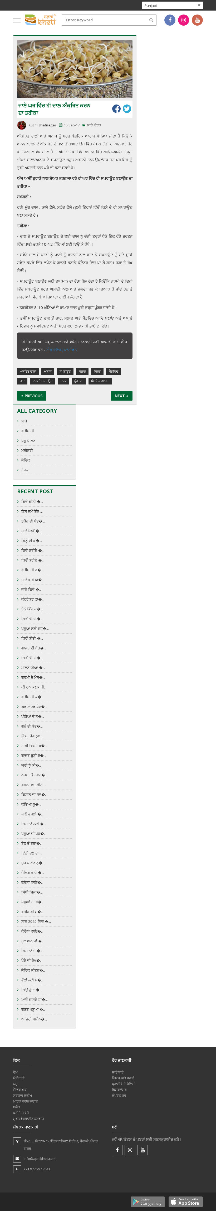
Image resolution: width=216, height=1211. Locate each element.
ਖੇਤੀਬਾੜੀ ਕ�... (32, 696)
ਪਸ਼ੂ (15, 1083)
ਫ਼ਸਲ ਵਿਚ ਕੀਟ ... (33, 784)
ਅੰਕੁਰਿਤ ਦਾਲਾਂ (28, 371)
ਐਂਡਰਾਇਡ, (55, 349)
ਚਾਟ (22, 381)
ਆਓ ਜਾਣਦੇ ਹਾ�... (34, 999)
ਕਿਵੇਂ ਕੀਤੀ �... (32, 501)
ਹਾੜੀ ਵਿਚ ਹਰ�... (34, 745)
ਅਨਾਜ (48, 371)
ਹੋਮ (15, 1072)
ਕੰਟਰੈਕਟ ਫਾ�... (32, 599)
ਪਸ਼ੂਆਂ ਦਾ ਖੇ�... (32, 901)
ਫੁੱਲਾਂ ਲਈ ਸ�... (32, 979)
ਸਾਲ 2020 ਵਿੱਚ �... (36, 921)
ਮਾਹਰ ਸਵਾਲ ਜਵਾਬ (25, 1101)
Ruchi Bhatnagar (42, 125)
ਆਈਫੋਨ (70, 349)
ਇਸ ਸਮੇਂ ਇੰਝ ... (32, 511)
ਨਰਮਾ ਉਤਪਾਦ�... (34, 774)
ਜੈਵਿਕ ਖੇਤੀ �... (32, 872)
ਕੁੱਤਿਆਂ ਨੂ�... (31, 804)
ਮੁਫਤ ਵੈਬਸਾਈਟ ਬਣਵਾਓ (28, 1118)
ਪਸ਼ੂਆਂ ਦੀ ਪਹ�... (33, 833)
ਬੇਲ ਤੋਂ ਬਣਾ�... (31, 843)
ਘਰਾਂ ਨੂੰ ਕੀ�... (31, 765)
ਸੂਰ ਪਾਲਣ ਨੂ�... (33, 862)
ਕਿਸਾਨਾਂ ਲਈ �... (33, 823)
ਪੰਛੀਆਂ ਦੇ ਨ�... (32, 716)
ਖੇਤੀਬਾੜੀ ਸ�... (32, 911)
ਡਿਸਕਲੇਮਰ (119, 1089)
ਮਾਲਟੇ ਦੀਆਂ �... (33, 667)
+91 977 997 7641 (37, 1169)
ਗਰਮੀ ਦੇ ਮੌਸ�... (33, 677)
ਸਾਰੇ (90, 125)
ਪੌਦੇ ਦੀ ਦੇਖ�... (31, 960)
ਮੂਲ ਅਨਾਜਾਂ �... (32, 940)
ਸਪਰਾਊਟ (65, 371)
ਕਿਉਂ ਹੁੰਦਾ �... (31, 989)
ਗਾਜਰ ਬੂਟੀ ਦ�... (33, 755)
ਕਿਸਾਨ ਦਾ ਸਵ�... (34, 794)
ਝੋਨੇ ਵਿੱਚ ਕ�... (32, 608)
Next (120, 395)
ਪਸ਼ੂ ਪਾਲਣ (28, 440)
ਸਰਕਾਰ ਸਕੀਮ (22, 1095)
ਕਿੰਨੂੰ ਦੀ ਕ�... (31, 540)
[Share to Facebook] (116, 109)
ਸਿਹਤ (97, 371)
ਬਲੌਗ (16, 1107)
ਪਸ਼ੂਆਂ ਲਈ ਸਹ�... (35, 628)
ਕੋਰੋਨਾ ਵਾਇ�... (32, 882)
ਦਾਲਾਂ (63, 381)
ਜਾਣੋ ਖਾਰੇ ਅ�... (32, 579)
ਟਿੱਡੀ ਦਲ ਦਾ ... (31, 853)
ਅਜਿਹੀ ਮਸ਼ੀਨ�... (34, 1019)
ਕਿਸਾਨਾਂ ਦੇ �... (32, 950)
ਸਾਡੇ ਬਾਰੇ (118, 1072)
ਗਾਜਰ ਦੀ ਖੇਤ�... (33, 647)
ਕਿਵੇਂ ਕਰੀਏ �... (32, 550)
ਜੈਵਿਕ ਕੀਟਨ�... (33, 970)
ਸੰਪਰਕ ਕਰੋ (119, 1095)
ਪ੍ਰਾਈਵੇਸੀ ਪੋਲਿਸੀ (124, 1083)
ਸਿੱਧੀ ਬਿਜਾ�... (32, 892)
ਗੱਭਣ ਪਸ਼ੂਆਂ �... (33, 1009)
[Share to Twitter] (127, 109)
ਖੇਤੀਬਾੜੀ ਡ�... (32, 569)
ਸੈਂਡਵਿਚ (113, 371)
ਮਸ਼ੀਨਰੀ (27, 450)
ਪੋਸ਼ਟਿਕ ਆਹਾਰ (100, 381)
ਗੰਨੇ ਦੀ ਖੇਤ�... (32, 726)
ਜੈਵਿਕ (25, 460)
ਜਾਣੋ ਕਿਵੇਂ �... (31, 530)
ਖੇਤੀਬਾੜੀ (27, 430)
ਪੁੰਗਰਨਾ (78, 381)
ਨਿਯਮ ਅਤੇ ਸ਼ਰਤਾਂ (123, 1078)
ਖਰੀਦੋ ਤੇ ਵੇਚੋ (21, 1112)
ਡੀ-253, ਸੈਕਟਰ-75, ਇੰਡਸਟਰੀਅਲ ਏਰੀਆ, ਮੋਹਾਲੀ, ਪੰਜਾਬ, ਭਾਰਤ (61, 1145)
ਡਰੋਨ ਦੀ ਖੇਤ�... (33, 521)
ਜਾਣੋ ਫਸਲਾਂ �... (32, 813)
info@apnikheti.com (40, 1158)
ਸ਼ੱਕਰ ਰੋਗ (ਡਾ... (32, 735)
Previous (33, 395)
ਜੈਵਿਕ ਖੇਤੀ (20, 1089)
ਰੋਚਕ (97, 125)
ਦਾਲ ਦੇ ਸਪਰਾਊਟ (43, 381)
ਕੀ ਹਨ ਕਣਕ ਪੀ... (33, 687)
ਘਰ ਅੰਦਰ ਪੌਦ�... (34, 706)
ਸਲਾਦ (82, 371)
